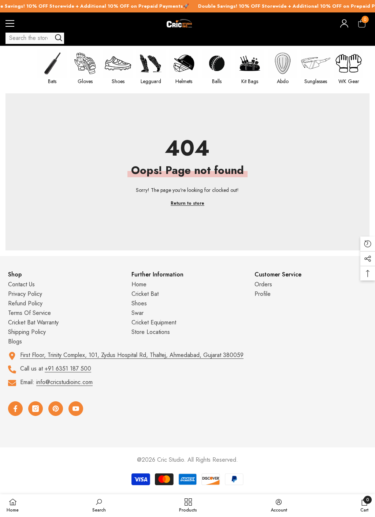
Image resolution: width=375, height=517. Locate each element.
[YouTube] (75, 408)
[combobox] (28, 38)
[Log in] (344, 23)
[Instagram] (35, 408)
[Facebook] (15, 408)
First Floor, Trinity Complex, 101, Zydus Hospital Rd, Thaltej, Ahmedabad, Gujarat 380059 (132, 355)
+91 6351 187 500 (68, 368)
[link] (99, 505)
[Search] (34, 38)
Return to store (187, 203)
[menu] (9, 23)
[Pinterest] (55, 408)
